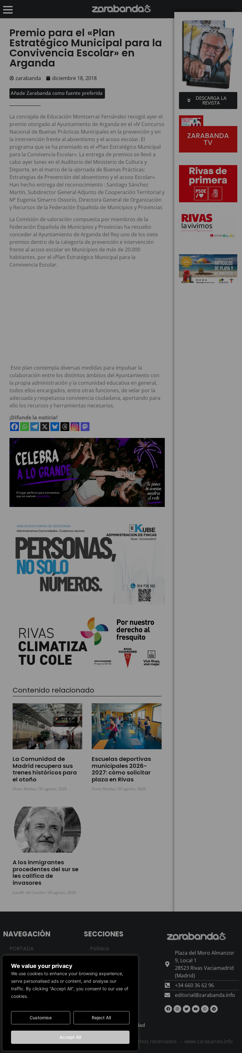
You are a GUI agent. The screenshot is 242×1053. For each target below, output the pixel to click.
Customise (41, 1017)
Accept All (70, 1037)
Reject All (101, 1017)
